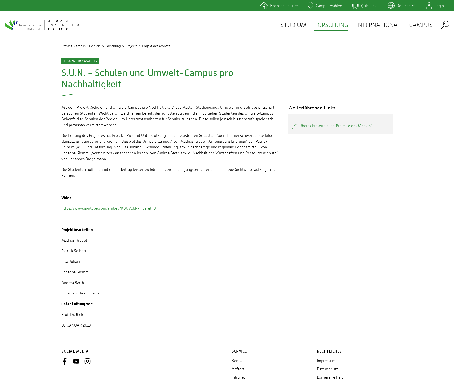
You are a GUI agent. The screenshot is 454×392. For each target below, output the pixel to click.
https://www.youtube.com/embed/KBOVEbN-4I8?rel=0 (108, 208)
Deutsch (403, 5)
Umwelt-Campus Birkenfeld (81, 46)
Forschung (331, 25)
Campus (421, 25)
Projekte (131, 46)
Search (445, 24)
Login (439, 5)
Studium (293, 25)
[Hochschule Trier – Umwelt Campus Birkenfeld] (42, 25)
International (378, 25)
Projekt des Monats (156, 46)
